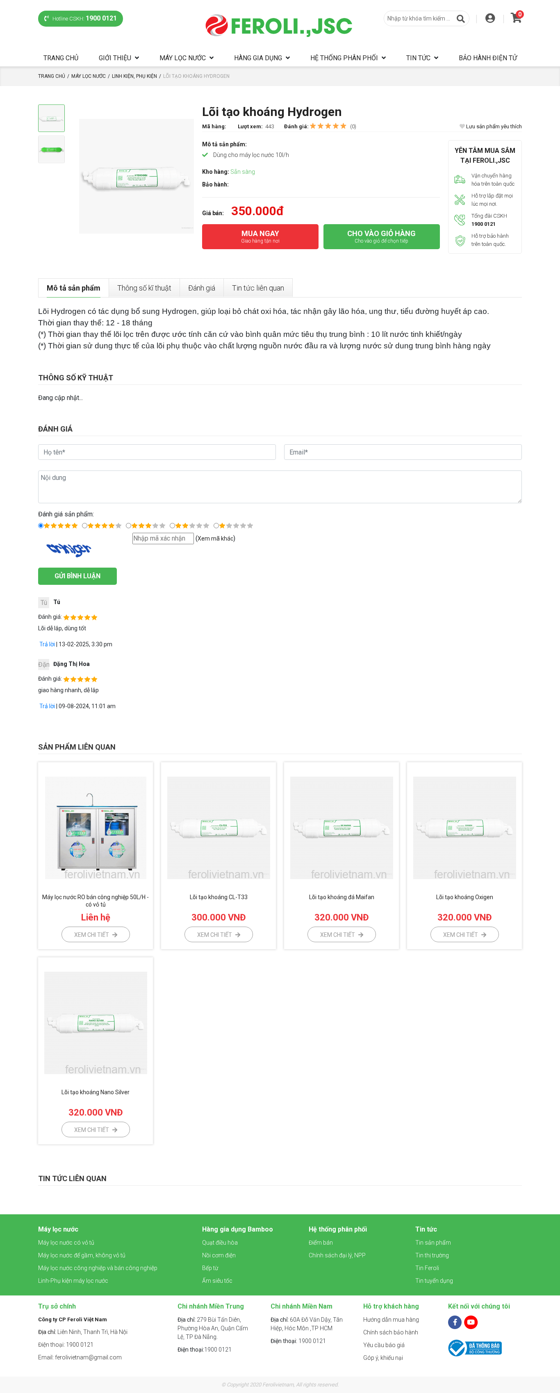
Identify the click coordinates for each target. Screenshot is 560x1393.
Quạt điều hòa (220, 1242)
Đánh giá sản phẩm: (66, 514)
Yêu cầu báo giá (384, 1345)
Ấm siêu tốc (217, 1280)
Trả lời (46, 644)
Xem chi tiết (92, 935)
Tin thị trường (432, 1255)
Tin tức (418, 58)
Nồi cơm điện (219, 1255)
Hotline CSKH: (84, 18)
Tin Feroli (427, 1268)
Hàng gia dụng (258, 58)
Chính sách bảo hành (390, 1332)
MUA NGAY (260, 236)
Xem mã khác (215, 538)
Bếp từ (210, 1268)
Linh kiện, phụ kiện (134, 76)
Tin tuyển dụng (434, 1280)
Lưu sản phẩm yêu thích (493, 126)
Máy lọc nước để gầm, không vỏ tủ (81, 1255)
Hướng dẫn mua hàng (391, 1319)
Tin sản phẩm (433, 1242)
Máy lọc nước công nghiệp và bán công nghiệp (97, 1268)
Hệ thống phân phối (344, 58)
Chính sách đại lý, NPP (337, 1255)
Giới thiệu (115, 58)
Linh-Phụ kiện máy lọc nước (73, 1280)
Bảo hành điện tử (488, 58)
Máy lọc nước (182, 58)
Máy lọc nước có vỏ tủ (66, 1242)
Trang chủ (60, 58)
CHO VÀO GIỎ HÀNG (381, 236)
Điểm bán (321, 1242)
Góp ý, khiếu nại (383, 1357)
